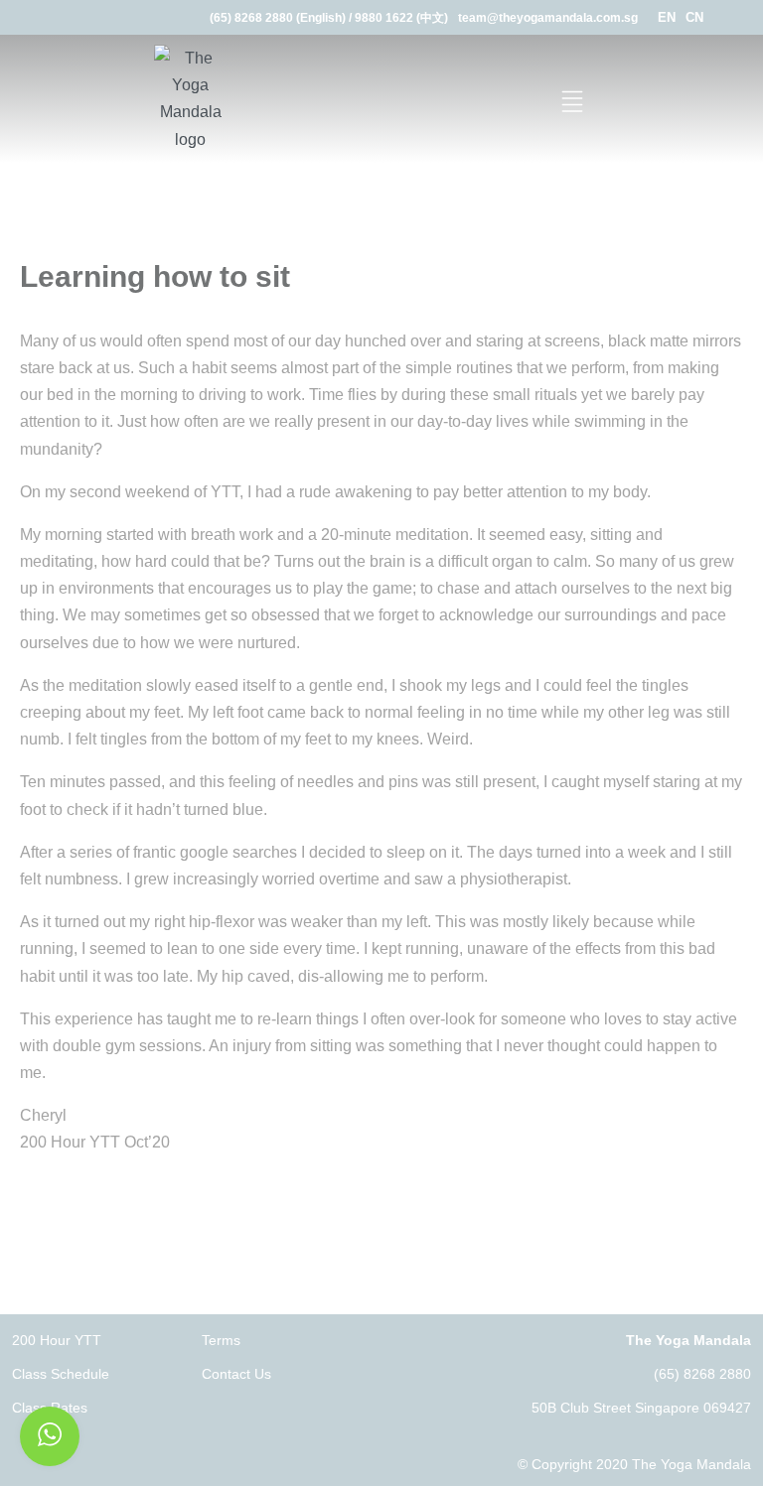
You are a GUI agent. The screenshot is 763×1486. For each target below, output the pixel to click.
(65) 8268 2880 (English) (278, 18)
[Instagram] (755, 17)
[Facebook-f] (730, 17)
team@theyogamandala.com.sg (548, 18)
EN (667, 17)
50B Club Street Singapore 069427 (641, 1408)
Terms (221, 1340)
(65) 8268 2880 (702, 1374)
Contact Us (236, 1374)
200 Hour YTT (56, 1340)
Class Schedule (60, 1374)
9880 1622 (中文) (401, 18)
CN (694, 17)
